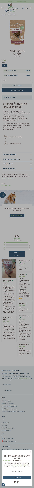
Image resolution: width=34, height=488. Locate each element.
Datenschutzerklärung (19, 465)
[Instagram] (18, 482)
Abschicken (17, 477)
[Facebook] (15, 482)
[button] (3, 485)
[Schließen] (30, 452)
